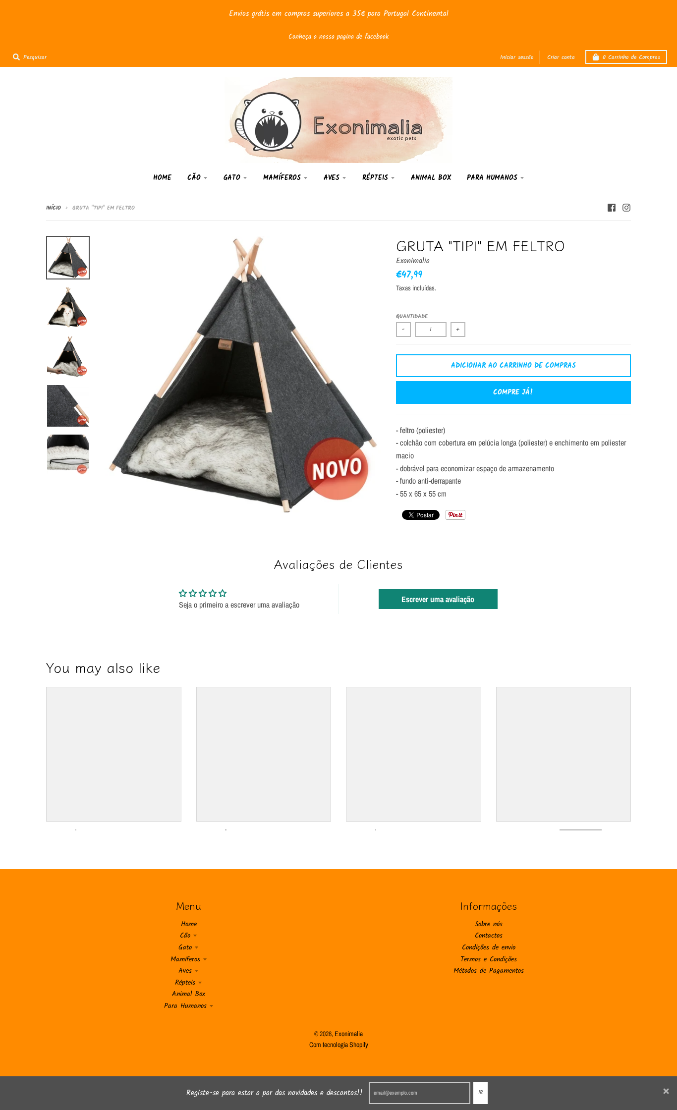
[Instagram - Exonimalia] (626, 207)
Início (53, 208)
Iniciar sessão (516, 57)
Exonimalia (413, 261)
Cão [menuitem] (194, 177)
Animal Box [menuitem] (431, 177)
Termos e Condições (488, 959)
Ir (480, 1092)
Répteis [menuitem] (375, 177)
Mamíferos (185, 959)
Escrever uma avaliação (437, 599)
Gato (185, 947)
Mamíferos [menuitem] (282, 177)
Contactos (489, 935)
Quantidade (412, 316)
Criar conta (561, 57)
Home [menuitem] (162, 177)
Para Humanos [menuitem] (492, 177)
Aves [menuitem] (331, 177)
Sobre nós (489, 924)
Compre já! (513, 392)
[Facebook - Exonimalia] (611, 207)
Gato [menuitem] (232, 177)
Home (189, 924)
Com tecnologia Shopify (338, 1044)
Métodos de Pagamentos (488, 970)
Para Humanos (185, 1005)
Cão (185, 935)
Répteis (185, 982)
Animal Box (188, 994)
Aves (185, 970)
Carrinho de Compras (631, 57)
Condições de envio (488, 947)
